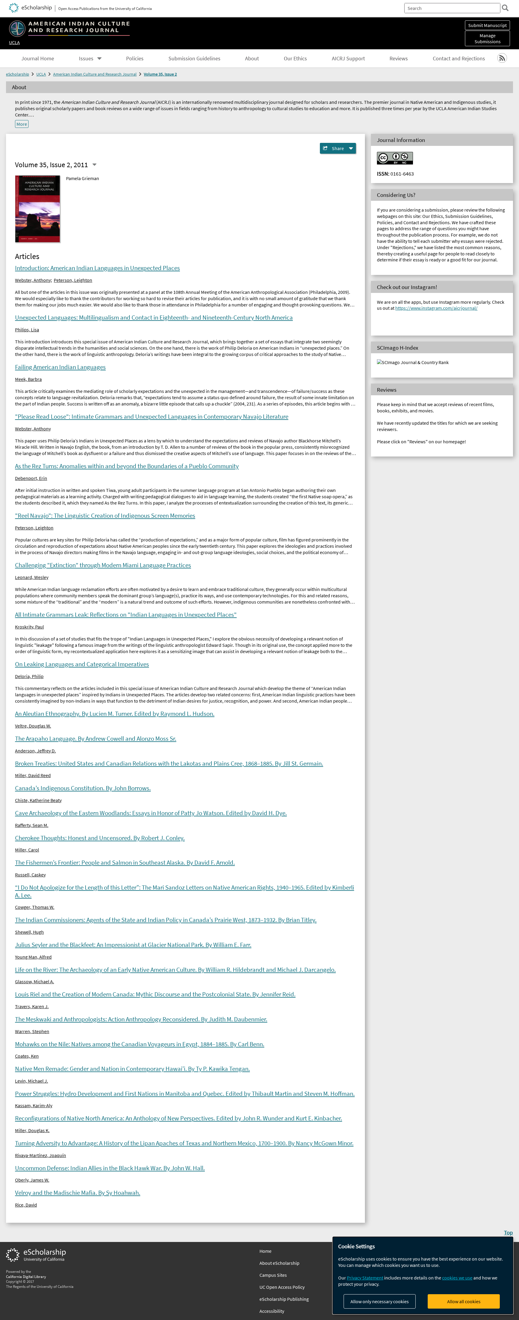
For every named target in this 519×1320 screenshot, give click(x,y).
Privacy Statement (365, 1278)
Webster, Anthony (33, 280)
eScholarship (17, 74)
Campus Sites (273, 1275)
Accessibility (272, 1311)
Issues (86, 58)
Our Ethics (295, 58)
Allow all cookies (464, 1301)
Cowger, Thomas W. (34, 907)
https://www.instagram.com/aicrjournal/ (436, 308)
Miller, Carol (27, 850)
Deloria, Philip (29, 676)
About (252, 58)
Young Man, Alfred (33, 957)
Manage (488, 38)
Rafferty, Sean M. (31, 825)
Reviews (399, 58)
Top (508, 1232)
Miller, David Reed (33, 775)
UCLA (14, 42)
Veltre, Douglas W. (33, 726)
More (22, 124)
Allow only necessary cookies (380, 1301)
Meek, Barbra (28, 379)
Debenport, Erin (31, 478)
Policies (135, 58)
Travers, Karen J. (32, 1006)
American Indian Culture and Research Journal (95, 74)
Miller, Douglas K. (32, 1130)
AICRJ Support (348, 58)
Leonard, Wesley (31, 577)
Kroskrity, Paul (29, 627)
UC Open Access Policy (282, 1287)
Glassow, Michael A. (34, 981)
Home (266, 1251)
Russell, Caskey (30, 875)
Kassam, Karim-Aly (33, 1105)
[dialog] (423, 1275)
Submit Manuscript (487, 25)
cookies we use (457, 1278)
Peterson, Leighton (73, 280)
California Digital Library (26, 1276)
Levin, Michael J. (31, 1081)
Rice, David (26, 1205)
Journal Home (37, 58)
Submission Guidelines (194, 58)
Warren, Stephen (32, 1031)
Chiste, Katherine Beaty (38, 800)
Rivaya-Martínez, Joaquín (40, 1155)
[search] (505, 8)
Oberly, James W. (32, 1180)
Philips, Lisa (27, 330)
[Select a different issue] (94, 164)
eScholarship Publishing (284, 1299)
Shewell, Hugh (29, 932)
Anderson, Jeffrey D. (35, 751)
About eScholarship (279, 1263)
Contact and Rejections (459, 58)
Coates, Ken (27, 1056)
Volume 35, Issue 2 (160, 74)
